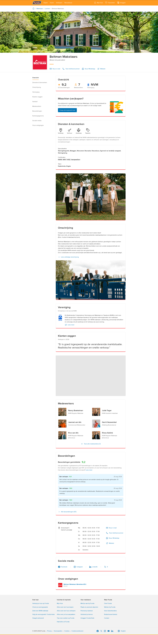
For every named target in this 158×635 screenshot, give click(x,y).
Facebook (64, 567)
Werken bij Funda (109, 607)
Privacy (49, 631)
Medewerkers (36, 106)
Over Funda (108, 603)
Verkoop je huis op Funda (40, 603)
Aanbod (34, 101)
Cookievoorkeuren (77, 631)
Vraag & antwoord (38, 618)
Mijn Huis (60, 603)
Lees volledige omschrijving (70, 257)
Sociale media (36, 121)
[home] (33, 8)
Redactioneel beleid (110, 614)
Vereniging (35, 92)
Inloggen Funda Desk (87, 618)
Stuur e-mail (56, 69)
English (123, 631)
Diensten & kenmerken (39, 82)
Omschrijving (36, 87)
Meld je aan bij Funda (87, 603)
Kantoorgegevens (38, 116)
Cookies (66, 631)
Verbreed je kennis (87, 614)
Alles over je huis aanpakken (66, 614)
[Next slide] (123, 279)
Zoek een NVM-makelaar (40, 611)
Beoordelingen (37, 111)
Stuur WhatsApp (90, 69)
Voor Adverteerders (110, 611)
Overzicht (35, 78)
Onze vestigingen (38, 125)
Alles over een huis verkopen (66, 611)
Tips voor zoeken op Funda (65, 618)
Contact (106, 618)
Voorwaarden (58, 631)
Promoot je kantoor (87, 611)
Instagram (80, 567)
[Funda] (36, 2)
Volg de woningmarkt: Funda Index (43, 614)
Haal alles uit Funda (63, 622)
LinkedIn (95, 567)
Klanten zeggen (37, 97)
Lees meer (71, 325)
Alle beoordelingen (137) (68, 512)
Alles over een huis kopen (65, 607)
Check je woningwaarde (40, 607)
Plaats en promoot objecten (89, 607)
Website (102, 69)
